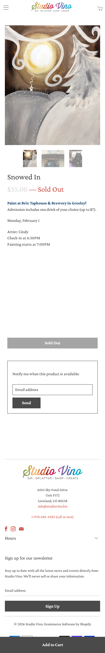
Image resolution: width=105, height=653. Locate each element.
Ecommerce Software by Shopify (67, 624)
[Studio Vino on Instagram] (13, 528)
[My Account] (4, 7)
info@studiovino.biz (52, 506)
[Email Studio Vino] (21, 528)
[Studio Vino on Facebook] (6, 528)
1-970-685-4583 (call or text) (53, 517)
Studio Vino (34, 624)
